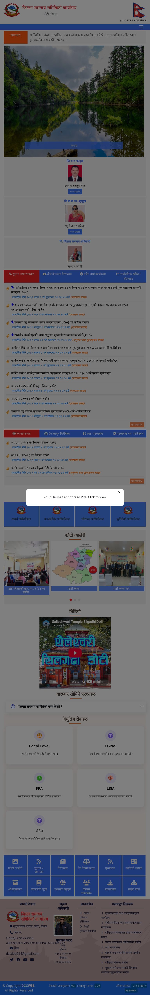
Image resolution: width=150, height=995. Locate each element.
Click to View (97, 497)
